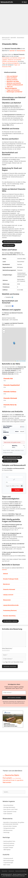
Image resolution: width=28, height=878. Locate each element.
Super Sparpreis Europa (9, 811)
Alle (5, 437)
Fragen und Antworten (13, 90)
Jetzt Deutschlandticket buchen (12, 241)
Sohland (5, 573)
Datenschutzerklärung (20, 871)
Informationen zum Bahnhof (9, 58)
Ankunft (22, 431)
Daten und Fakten (12, 78)
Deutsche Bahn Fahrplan (10, 826)
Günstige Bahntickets (9, 807)
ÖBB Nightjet (6, 849)
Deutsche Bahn (12, 775)
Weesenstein (7, 600)
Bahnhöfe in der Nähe (13, 81)
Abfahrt (17, 431)
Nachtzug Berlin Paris (9, 841)
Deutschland (20, 37)
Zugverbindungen (8, 862)
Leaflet (17, 360)
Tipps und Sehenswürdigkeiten (10, 63)
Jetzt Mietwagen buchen (10, 461)
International (6, 780)
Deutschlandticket (8, 805)
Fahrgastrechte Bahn (9, 828)
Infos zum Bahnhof (12, 76)
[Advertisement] (14, 19)
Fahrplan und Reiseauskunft (9, 61)
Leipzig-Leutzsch (8, 594)
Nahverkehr (7, 782)
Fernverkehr (7, 778)
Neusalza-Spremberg (9, 615)
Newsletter (4, 871)
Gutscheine (18, 778)
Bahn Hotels (6, 864)
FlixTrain (13, 778)
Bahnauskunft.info (7, 2)
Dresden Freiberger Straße (10, 579)
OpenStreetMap (23, 360)
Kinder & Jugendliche (17, 780)
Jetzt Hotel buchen (8, 245)
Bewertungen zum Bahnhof (14, 91)
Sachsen (12, 50)
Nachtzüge (6, 832)
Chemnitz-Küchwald (9, 589)
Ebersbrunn (6, 584)
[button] (14, 343)
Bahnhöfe (13, 37)
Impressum (11, 871)
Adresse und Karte (12, 79)
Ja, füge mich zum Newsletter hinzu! (13, 662)
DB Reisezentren (8, 830)
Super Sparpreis (7, 813)
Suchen (17, 490)
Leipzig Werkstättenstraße (11, 605)
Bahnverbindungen (8, 860)
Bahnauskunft (6, 37)
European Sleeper (8, 847)
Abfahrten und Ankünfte (14, 59)
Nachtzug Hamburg (8, 843)
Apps (4, 775)
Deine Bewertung (7, 648)
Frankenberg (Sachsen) (10, 610)
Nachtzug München (8, 845)
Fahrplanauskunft (8, 858)
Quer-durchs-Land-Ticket (10, 809)
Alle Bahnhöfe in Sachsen (10, 621)
